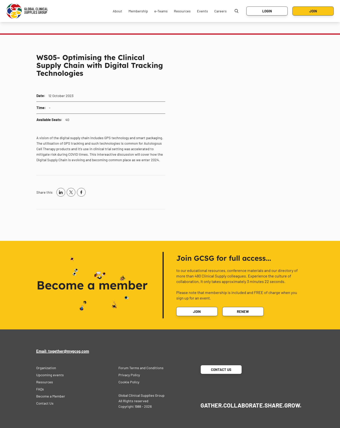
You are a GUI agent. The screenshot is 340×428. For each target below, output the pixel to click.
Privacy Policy (129, 375)
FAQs (40, 389)
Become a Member (50, 396)
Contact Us (45, 403)
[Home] (27, 11)
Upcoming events (50, 375)
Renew (243, 311)
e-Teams (161, 11)
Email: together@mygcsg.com (62, 351)
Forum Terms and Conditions (141, 368)
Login (267, 11)
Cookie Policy (128, 382)
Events (202, 11)
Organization (46, 368)
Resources (182, 11)
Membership (138, 11)
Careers (220, 11)
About (117, 11)
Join (313, 11)
